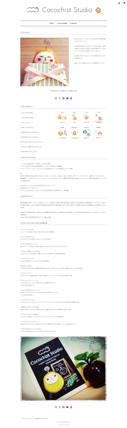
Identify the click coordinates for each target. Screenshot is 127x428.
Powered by (61, 424)
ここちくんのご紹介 (62, 23)
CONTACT (73, 23)
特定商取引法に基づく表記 (41, 418)
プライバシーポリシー (27, 418)
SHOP (52, 23)
